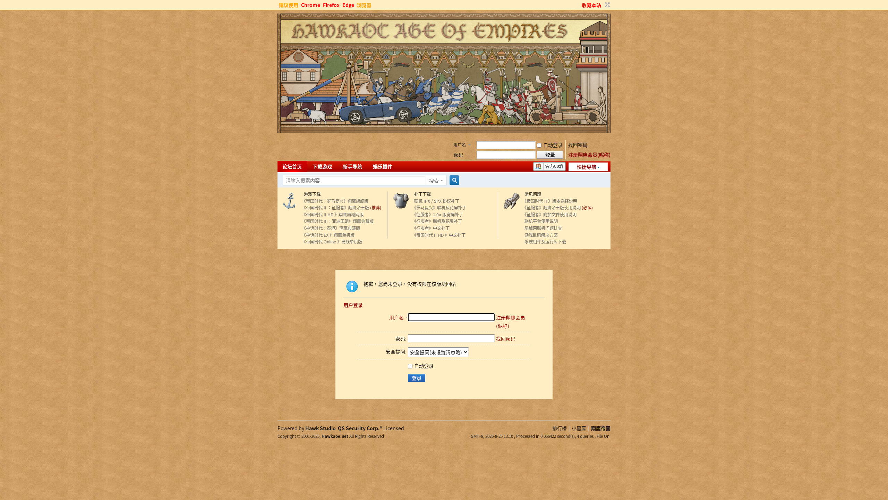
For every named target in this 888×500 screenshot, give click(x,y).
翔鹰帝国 (600, 428)
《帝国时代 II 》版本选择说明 (549, 201)
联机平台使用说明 (540, 221)
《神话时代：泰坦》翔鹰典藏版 (331, 228)
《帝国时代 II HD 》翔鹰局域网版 (333, 214)
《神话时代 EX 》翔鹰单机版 (328, 235)
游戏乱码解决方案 (540, 235)
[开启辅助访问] (578, 5)
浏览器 (364, 4)
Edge (348, 4)
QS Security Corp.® (360, 428)
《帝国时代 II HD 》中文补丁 (439, 235)
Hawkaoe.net (335, 436)
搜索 (434, 180)
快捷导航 (586, 166)
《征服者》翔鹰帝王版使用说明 (551, 208)
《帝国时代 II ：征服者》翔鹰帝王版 (335, 208)
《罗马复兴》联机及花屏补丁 (439, 208)
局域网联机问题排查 (542, 228)
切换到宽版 (606, 5)
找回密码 (578, 144)
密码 (458, 154)
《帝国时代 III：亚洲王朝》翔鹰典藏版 (338, 221)
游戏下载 (311, 194)
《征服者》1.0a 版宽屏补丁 (437, 214)
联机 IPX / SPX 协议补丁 (435, 201)
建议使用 (288, 4)
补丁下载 (421, 194)
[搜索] (453, 180)
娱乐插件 (382, 166)
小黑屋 (579, 428)
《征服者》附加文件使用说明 (549, 214)
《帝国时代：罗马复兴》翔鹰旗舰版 (335, 201)
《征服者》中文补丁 (431, 228)
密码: (401, 338)
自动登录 (553, 144)
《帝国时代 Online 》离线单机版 (332, 242)
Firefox (331, 4)
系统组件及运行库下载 (544, 242)
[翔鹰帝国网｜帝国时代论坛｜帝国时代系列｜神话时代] (444, 130)
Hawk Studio (320, 428)
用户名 (459, 145)
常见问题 (531, 194)
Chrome (310, 4)
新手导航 (352, 166)
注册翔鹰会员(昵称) (589, 154)
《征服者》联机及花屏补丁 (437, 221)
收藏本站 (591, 4)
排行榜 (559, 428)
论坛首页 (292, 166)
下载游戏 (322, 166)
